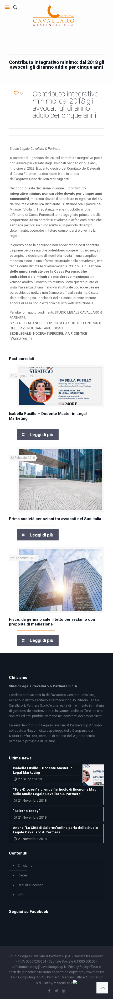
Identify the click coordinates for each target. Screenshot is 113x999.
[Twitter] (56, 990)
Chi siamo (25, 865)
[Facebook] (49, 990)
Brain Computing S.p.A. (27, 977)
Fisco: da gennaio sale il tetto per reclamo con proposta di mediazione (52, 622)
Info (21, 895)
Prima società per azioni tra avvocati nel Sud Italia (55, 518)
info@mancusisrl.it (58, 983)
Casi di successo (31, 885)
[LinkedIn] (63, 990)
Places (23, 875)
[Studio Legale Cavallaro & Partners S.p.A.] (54, 14)
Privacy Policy (78, 967)
